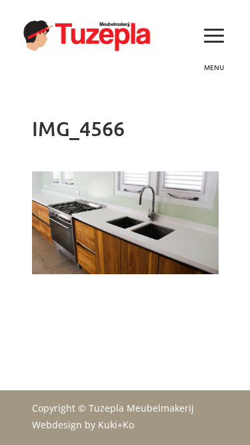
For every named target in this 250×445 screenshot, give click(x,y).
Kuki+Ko (116, 424)
